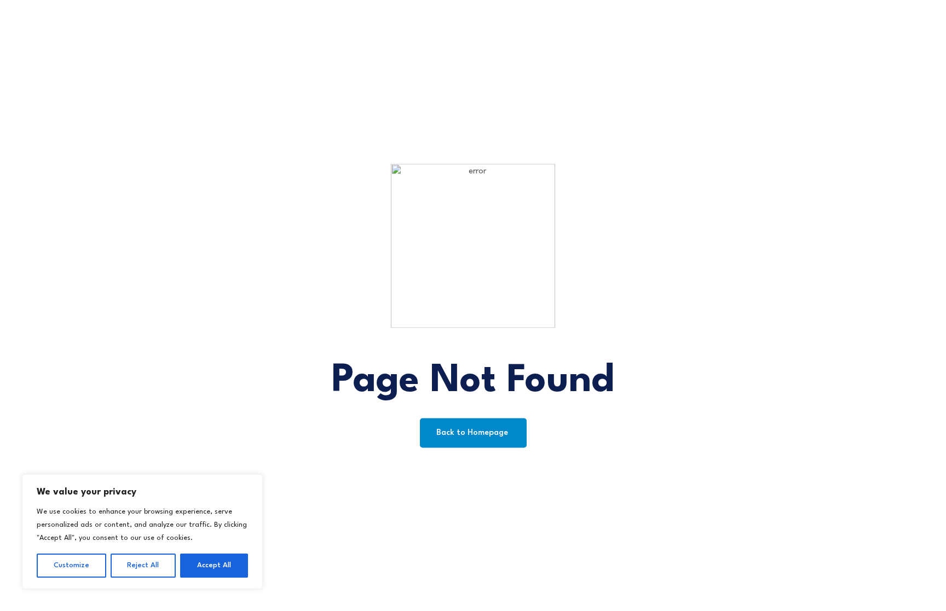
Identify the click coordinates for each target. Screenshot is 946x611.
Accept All (214, 565)
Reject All (143, 565)
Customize (71, 565)
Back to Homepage (473, 432)
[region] (142, 531)
